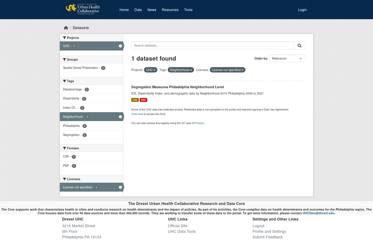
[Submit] (299, 45)
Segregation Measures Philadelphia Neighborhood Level (177, 86)
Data (139, 9)
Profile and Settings (269, 231)
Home (124, 9)
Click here (137, 114)
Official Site (177, 225)
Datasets (81, 27)
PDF (143, 99)
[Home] (66, 27)
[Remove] (154, 70)
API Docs (197, 123)
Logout (258, 225)
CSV (135, 99)
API (183, 123)
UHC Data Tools (182, 231)
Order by (260, 58)
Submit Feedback (268, 236)
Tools (188, 9)
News (151, 9)
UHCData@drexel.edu (318, 213)
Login (302, 9)
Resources (170, 9)
